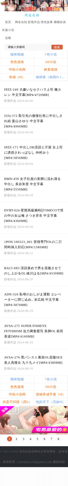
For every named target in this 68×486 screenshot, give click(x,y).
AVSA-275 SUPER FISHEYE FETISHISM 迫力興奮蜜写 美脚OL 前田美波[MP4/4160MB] (33, 331)
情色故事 (47, 22)
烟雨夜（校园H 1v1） (52, 77)
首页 (8, 22)
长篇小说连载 (8, 33)
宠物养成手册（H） (51, 394)
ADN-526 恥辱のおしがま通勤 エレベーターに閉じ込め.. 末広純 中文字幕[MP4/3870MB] (32, 300)
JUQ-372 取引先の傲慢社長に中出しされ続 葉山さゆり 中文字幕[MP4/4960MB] (33, 121)
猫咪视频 (17, 54)
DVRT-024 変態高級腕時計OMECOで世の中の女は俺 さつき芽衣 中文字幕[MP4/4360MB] (34, 216)
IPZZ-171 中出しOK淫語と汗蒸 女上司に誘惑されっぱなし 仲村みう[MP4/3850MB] (33, 153)
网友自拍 (21, 22)
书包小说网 (17, 69)
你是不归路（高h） (17, 402)
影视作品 (34, 22)
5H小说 (50, 62)
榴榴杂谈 (60, 22)
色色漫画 (17, 62)
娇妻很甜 (51, 69)
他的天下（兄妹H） (51, 402)
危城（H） (17, 77)
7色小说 (51, 54)
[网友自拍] (34, 15)
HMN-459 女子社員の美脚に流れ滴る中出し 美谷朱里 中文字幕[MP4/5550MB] (32, 184)
